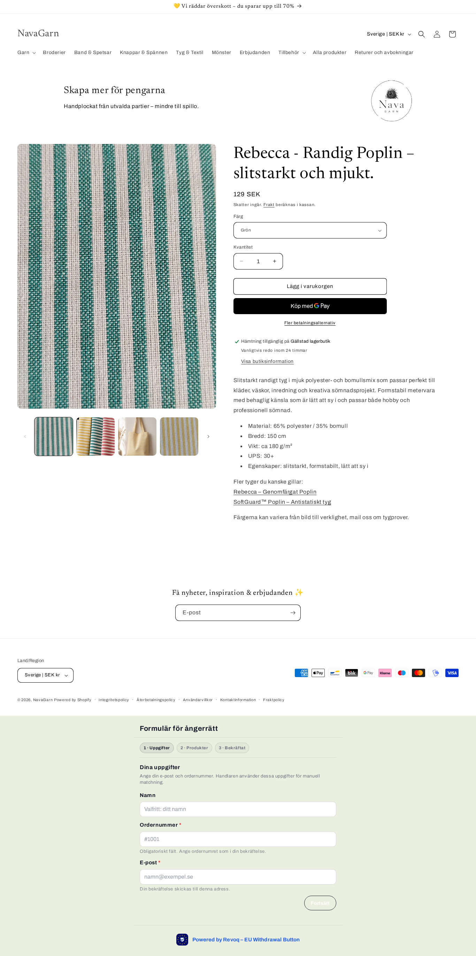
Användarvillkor (198, 700)
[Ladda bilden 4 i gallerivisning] (179, 436)
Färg (238, 216)
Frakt (269, 204)
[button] (26, 52)
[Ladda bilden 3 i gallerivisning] (137, 436)
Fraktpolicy (274, 700)
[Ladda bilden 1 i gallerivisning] (53, 436)
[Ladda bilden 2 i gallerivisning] (95, 436)
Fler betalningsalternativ (310, 322)
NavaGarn (43, 700)
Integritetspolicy (114, 700)
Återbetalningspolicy (156, 700)
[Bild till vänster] (25, 436)
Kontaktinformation (238, 700)
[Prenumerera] (292, 613)
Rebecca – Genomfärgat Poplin (275, 492)
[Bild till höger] (208, 436)
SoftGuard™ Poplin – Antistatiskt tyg (282, 502)
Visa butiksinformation (267, 361)
